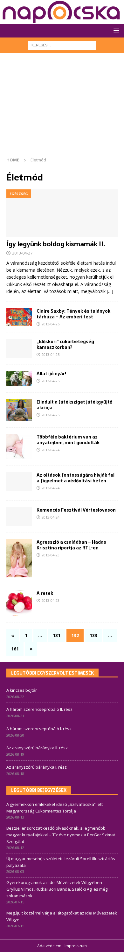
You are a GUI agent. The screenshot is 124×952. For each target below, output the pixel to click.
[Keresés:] (62, 45)
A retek (45, 593)
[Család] (19, 516)
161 (15, 649)
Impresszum (76, 946)
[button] (115, 30)
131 (56, 635)
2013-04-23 (50, 555)
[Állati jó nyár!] (19, 378)
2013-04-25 (50, 354)
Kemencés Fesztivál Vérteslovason (76, 510)
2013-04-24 (50, 449)
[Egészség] (19, 410)
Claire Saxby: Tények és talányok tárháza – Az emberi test (73, 314)
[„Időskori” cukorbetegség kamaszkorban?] (19, 348)
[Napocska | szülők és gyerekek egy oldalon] (61, 12)
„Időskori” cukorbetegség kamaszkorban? (65, 344)
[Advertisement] (62, 107)
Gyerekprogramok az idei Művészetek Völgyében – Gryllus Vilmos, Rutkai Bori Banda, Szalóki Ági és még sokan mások (56, 889)
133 (93, 635)
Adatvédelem (49, 946)
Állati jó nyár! (51, 373)
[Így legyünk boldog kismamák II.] (62, 213)
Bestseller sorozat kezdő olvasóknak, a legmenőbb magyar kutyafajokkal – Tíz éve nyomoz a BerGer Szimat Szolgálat (60, 834)
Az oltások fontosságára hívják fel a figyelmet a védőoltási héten (75, 478)
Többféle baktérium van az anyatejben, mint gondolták (68, 439)
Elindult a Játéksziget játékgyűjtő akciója (74, 404)
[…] (110, 291)
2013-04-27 (22, 253)
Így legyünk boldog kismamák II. (55, 244)
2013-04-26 (50, 324)
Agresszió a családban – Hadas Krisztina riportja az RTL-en (71, 545)
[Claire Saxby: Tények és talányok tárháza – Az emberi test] (19, 317)
